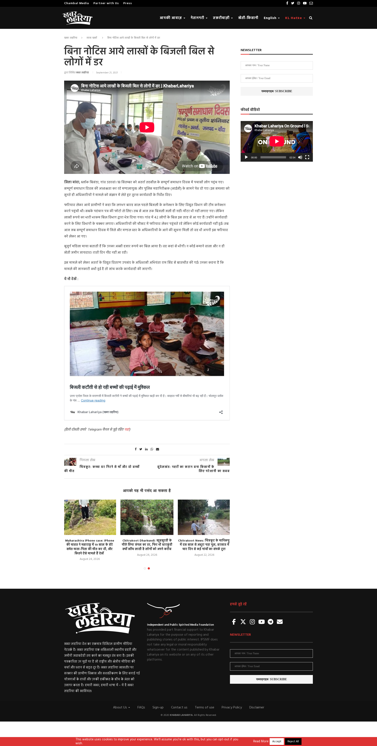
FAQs (141, 707)
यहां (126, 430)
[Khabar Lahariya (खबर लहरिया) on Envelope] (279, 622)
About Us (120, 707)
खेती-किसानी (248, 18)
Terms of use (204, 707)
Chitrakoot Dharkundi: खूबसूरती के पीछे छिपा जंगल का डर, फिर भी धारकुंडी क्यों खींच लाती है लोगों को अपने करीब (147, 545)
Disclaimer (256, 707)
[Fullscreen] (307, 157)
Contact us (179, 707)
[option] (89, 531)
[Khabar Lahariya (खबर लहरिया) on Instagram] (252, 622)
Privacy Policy (232, 707)
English (271, 18)
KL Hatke (294, 18)
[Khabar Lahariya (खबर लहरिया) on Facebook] (234, 622)
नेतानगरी (198, 18)
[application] (277, 141)
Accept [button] (276, 741)
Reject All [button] (293, 741)
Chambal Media (76, 3)
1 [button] (145, 568)
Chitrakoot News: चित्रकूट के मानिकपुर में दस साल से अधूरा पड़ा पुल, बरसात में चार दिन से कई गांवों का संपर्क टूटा (204, 545)
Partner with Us (106, 3)
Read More (261, 742)
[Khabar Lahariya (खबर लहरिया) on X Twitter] (243, 622)
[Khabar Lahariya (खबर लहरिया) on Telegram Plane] (270, 622)
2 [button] (149, 568)
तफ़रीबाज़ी (222, 18)
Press (127, 3)
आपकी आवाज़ (171, 18)
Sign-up (158, 707)
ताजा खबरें (92, 37)
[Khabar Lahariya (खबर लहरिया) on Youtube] (261, 622)
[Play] (246, 157)
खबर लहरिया (70, 37)
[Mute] (300, 157)
